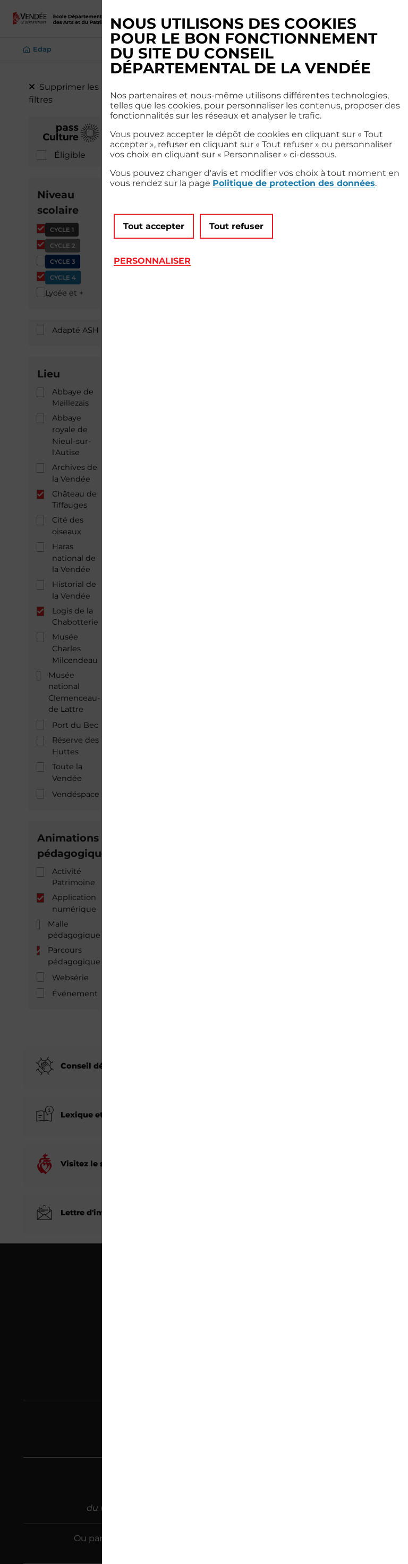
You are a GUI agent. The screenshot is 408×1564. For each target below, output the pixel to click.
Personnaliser (152, 261)
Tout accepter (153, 226)
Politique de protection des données (293, 183)
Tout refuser (236, 226)
